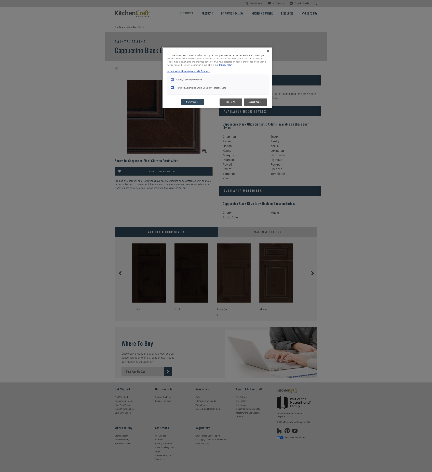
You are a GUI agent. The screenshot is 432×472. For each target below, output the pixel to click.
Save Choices (192, 102)
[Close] (268, 51)
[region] (217, 77)
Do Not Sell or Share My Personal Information (188, 71)
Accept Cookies (256, 102)
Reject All (230, 102)
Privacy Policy (225, 65)
